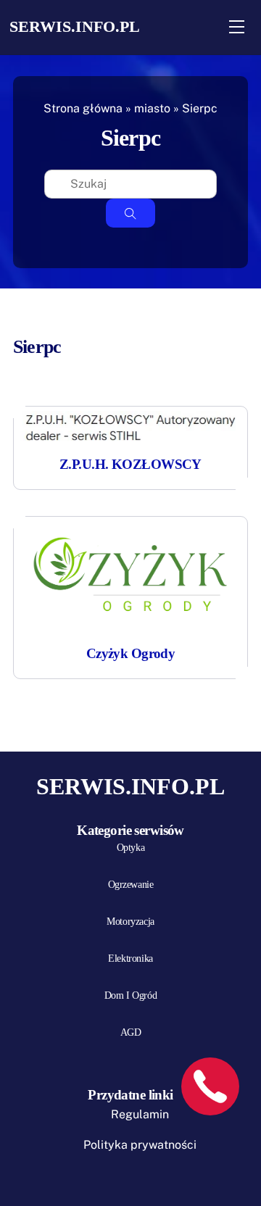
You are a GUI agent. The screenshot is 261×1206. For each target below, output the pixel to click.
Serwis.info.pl (74, 26)
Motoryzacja (130, 921)
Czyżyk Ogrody (130, 653)
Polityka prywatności (139, 1145)
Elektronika (130, 958)
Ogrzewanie (131, 884)
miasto (152, 108)
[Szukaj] (130, 213)
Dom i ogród (130, 995)
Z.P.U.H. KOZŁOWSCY (130, 464)
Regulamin (140, 1114)
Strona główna (83, 108)
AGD (130, 1032)
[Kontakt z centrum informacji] (210, 1086)
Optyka (130, 847)
